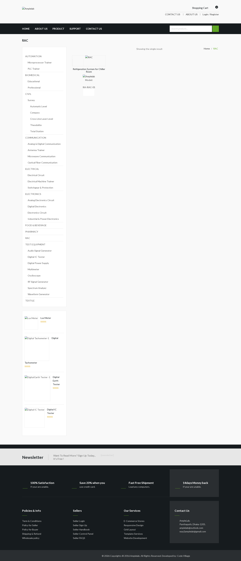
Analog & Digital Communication (44, 143)
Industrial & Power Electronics (43, 218)
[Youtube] (47, 555)
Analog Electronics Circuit (41, 200)
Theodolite (36, 125)
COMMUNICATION (35, 137)
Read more (77, 92)
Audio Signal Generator (40, 250)
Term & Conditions (31, 521)
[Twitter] (29, 555)
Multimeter (33, 269)
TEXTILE (30, 300)
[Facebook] (23, 555)
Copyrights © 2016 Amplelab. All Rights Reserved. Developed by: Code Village (150, 555)
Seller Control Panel (83, 533)
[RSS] (41, 555)
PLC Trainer (34, 68)
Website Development (135, 538)
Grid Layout (130, 529)
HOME (26, 28)
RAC (27, 238)
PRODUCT (58, 28)
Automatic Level (38, 106)
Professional (34, 87)
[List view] (169, 49)
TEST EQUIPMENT (35, 244)
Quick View (88, 92)
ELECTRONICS (33, 194)
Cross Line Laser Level (41, 118)
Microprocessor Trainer (40, 62)
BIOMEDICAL (32, 75)
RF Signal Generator (38, 281)
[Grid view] (164, 49)
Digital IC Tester (36, 256)
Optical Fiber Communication (42, 162)
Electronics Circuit (37, 212)
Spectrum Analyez (37, 288)
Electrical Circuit (36, 175)
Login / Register (211, 14)
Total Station (37, 131)
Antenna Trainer (36, 150)
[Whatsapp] (78, 555)
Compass (35, 112)
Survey (31, 100)
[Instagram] (72, 555)
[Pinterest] (53, 555)
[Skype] (66, 555)
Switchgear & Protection (40, 187)
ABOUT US (192, 14)
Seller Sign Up (80, 525)
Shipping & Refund (31, 533)
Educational (34, 81)
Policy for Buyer (30, 529)
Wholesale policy (30, 538)
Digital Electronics (37, 206)
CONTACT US (172, 14)
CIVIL (28, 94)
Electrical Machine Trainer (41, 181)
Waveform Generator (39, 294)
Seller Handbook (81, 529)
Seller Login (79, 521)
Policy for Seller (30, 525)
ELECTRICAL (32, 169)
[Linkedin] (35, 555)
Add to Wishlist (77, 62)
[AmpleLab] (28, 8)
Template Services (133, 533)
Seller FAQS (79, 538)
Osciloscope (34, 275)
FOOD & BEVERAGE (36, 225)
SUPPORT (75, 28)
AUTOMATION (33, 56)
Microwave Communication (41, 156)
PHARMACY (31, 231)
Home (207, 48)
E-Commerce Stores (134, 521)
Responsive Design (133, 525)
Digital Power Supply (38, 263)
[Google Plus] (60, 555)
